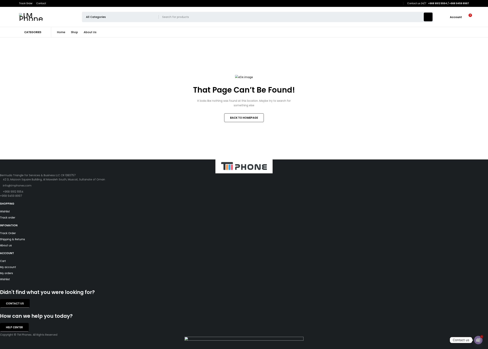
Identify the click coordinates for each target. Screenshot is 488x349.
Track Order (25, 3)
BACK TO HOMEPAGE (244, 118)
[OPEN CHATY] (478, 340)
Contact (41, 3)
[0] (467, 17)
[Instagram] (398, 3)
